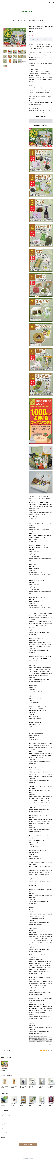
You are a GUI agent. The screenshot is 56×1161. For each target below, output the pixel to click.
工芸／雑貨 (3, 1124)
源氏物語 (3, 1137)
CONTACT (40, 21)
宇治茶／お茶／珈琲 (5, 1115)
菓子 (2, 1119)
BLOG (25, 21)
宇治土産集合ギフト (5, 1133)
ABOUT (20, 21)
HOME (14, 21)
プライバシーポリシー (6, 1153)
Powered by (26, 1158)
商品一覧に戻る (28, 1144)
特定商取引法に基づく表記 (18, 1153)
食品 (2, 1128)
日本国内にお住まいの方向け (40, 125)
